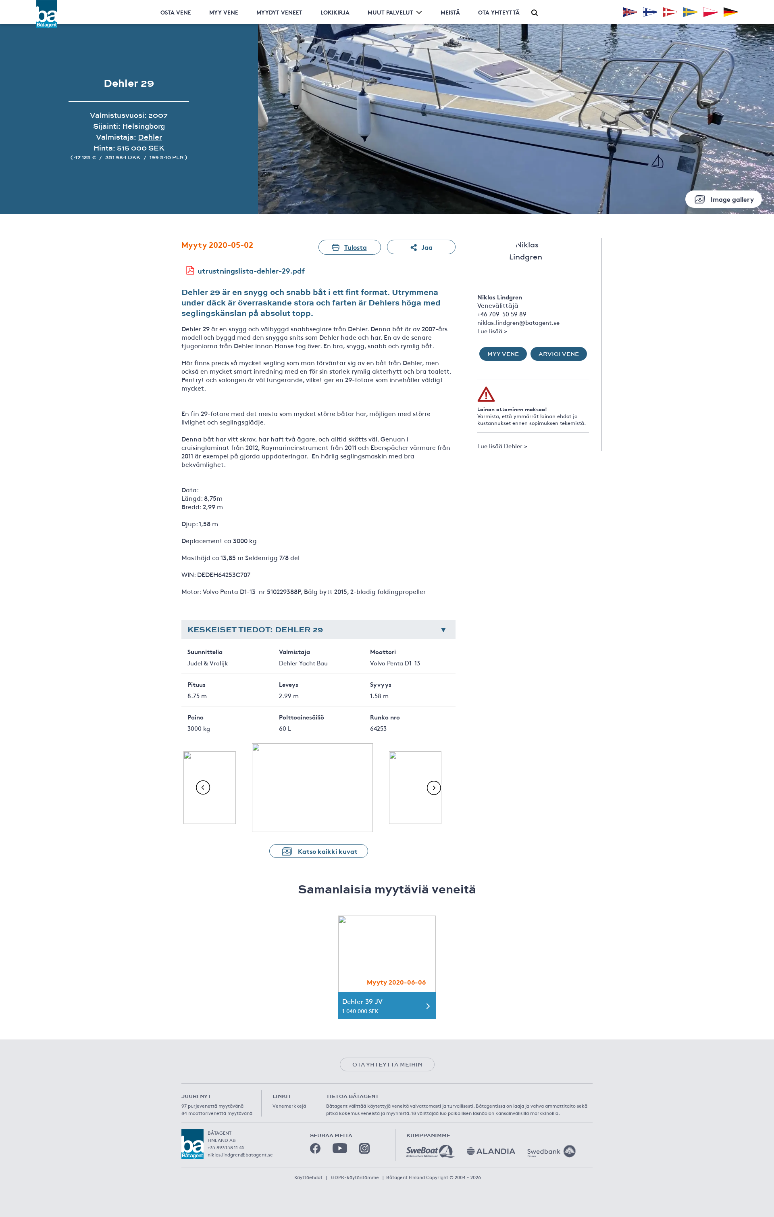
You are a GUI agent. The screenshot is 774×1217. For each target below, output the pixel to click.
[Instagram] (364, 1148)
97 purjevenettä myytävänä (212, 1105)
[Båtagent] (46, 14)
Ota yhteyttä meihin (387, 1064)
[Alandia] (491, 1151)
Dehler (150, 137)
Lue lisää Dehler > (502, 445)
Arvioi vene (559, 354)
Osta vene (175, 12)
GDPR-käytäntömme (355, 1177)
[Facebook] (315, 1148)
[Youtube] (340, 1148)
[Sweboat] (430, 1151)
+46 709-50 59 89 (501, 313)
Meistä (450, 12)
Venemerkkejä (289, 1105)
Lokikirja (335, 12)
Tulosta (355, 246)
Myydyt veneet (279, 12)
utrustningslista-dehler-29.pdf (251, 270)
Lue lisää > (492, 330)
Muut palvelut (390, 12)
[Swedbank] (551, 1151)
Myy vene (223, 12)
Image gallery (732, 198)
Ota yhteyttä (499, 12)
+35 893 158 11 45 (226, 1147)
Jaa (427, 246)
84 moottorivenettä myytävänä (216, 1113)
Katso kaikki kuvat (328, 850)
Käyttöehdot (308, 1177)
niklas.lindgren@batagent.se (518, 322)
